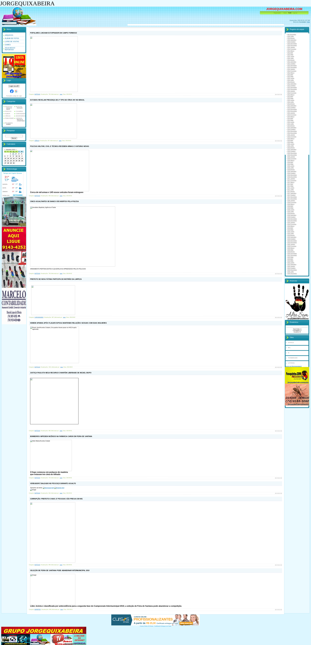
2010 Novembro (292, 43)
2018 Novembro (292, 219)
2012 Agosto (291, 82)
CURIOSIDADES (21, 113)
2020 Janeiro (291, 244)
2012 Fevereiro (291, 71)
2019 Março (290, 226)
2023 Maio (290, 260)
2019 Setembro (291, 237)
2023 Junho (290, 262)
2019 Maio (290, 229)
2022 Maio (290, 257)
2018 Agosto (291, 213)
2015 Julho (290, 145)
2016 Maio (290, 164)
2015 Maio (290, 142)
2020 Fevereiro (291, 246)
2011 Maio (290, 54)
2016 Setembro (291, 171)
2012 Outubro (291, 85)
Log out (295, 13)
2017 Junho (290, 187)
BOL (289, 347)
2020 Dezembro (292, 253)
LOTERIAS (291, 363)
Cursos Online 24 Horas (146, 626)
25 (19, 160)
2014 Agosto (291, 125)
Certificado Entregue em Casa (162, 626)
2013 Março (290, 94)
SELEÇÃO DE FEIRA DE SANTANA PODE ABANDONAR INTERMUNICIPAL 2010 (59, 570)
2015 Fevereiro (291, 136)
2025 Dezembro (292, 273)
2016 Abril (290, 162)
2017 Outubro (291, 195)
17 (16, 158)
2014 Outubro (291, 129)
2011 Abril (290, 52)
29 (11, 163)
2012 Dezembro (292, 89)
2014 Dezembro (292, 133)
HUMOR (7, 113)
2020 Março (290, 248)
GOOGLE (291, 342)
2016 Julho (290, 167)
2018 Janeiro (291, 200)
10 (16, 156)
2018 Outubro (291, 217)
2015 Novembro (292, 153)
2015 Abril (290, 140)
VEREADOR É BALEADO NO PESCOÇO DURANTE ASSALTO (53, 483)
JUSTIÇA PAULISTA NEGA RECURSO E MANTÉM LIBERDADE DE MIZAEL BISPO (60, 373)
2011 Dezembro (292, 67)
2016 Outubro (291, 173)
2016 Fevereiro (291, 158)
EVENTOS (8, 111)
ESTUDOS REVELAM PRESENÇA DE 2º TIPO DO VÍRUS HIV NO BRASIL (57, 100)
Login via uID (14, 86)
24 (16, 160)
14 (8, 158)
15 (11, 158)
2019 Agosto (291, 235)
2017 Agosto (291, 191)
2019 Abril (290, 228)
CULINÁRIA (19, 111)
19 (22, 158)
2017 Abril (290, 184)
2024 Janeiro (291, 266)
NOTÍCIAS (19, 106)
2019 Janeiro (291, 222)
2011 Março (290, 51)
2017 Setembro (291, 193)
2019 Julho (290, 233)
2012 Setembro (291, 83)
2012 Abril (290, 74)
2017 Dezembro (292, 198)
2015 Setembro (291, 149)
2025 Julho (290, 271)
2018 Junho (290, 209)
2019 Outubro (291, 239)
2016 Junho (290, 166)
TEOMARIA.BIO (293, 358)
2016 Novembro (292, 175)
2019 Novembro (292, 240)
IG (288, 352)
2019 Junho (290, 231)
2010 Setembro (291, 40)
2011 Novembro (292, 65)
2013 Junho (290, 100)
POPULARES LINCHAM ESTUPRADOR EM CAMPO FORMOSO (53, 33)
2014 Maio (290, 120)
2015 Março (290, 138)
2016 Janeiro (291, 156)
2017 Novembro (292, 197)
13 (5, 158)
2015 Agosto (291, 147)
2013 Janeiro (291, 91)
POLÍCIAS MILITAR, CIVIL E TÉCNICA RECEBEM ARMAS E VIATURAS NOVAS (59, 146)
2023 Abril (290, 259)
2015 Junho (290, 144)
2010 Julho (290, 36)
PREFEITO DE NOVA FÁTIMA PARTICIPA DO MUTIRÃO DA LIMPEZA (56, 279)
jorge (61, 94)
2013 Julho (290, 102)
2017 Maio (290, 186)
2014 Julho (290, 124)
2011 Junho (290, 56)
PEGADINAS (9, 123)
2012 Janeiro (291, 69)
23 (13, 160)
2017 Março (290, 182)
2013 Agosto (291, 104)
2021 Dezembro (292, 255)
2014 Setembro (291, 127)
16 (13, 158)
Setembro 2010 (10, 149)
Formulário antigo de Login (14, 96)
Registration (277, 13)
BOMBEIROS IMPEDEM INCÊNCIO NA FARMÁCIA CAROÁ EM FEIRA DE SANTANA (61, 436)
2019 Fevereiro (291, 224)
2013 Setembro (291, 105)
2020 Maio (290, 250)
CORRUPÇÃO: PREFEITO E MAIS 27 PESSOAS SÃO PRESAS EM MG (56, 499)
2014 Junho (290, 122)
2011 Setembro (291, 62)
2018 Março (290, 204)
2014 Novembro (292, 131)
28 (8, 163)
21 (8, 160)
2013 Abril (290, 96)
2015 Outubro (291, 151)
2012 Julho (290, 80)
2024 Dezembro (292, 270)
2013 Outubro (291, 107)
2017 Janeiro (291, 178)
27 (5, 163)
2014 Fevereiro (291, 114)
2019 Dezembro (292, 242)
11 (19, 156)
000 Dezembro (291, 34)
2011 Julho (290, 58)
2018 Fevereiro (291, 202)
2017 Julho (290, 189)
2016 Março (290, 160)
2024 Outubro (291, 268)
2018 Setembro (291, 215)
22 (11, 160)
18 (19, 158)
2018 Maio (290, 208)
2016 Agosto (291, 169)
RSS (308, 22)
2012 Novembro (292, 87)
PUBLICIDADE (9, 118)
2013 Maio (290, 98)
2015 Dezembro (292, 155)
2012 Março (290, 72)
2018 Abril (290, 206)
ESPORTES (8, 106)
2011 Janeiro (291, 47)
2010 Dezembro (292, 45)
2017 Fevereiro (291, 180)
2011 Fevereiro (291, 49)
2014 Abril (290, 118)
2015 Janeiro (291, 135)
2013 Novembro (292, 109)
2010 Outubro (291, 41)
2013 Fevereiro (291, 93)
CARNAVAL (19, 118)
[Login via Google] (16, 91)
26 (22, 160)
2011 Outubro (291, 63)
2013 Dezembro (292, 111)
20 (5, 160)
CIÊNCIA (7, 116)
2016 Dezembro (292, 177)
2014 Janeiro (291, 113)
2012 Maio (290, 76)
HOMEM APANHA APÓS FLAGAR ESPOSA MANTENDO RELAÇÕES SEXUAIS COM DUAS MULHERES (68, 323)
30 (13, 163)
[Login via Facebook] (12, 91)
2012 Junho (290, 78)
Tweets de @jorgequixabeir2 (293, 366)
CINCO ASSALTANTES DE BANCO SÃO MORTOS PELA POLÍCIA (54, 201)
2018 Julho (290, 211)
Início (285, 13)
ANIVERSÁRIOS (21, 116)
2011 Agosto (290, 60)
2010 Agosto (291, 38)
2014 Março (290, 116)
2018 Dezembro (292, 220)
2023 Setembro (291, 264)
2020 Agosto (291, 251)
